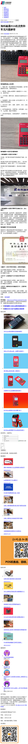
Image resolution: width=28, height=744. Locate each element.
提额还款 (6, 15)
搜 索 (17, 20)
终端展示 (6, 12)
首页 (5, 7)
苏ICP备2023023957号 (21, 705)
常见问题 (6, 10)
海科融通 (7, 297)
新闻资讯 (6, 9)
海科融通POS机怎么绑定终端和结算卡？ (15, 306)
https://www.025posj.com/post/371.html (17, 300)
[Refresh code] (22, 440)
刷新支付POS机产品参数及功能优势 (14, 308)
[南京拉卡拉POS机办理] (6, 4)
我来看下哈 (7, 667)
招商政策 (6, 14)
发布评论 (3, 450)
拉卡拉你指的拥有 (9, 657)
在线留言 (6, 17)
